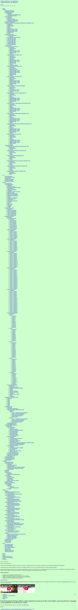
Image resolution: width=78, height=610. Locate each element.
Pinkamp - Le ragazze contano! (13, 480)
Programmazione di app (11, 423)
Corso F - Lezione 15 (13, 299)
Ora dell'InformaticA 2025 (12, 15)
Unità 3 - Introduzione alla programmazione (20, 412)
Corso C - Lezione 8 (13, 245)
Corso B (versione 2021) (11, 211)
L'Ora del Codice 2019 (11, 39)
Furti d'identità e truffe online (15, 440)
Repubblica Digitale (11, 466)
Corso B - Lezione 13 (13, 237)
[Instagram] (9, 6)
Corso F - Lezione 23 (13, 306)
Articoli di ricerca (8, 541)
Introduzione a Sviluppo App (12, 195)
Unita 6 (8, 404)
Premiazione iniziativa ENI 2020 (13, 512)
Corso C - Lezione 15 (13, 250)
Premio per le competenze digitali (13, 505)
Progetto (4, 9)
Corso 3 (11, 341)
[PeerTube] (7, 6)
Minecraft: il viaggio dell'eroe (12, 194)
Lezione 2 (13, 343)
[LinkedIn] (3, 6)
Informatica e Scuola (11, 18)
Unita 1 (8, 399)
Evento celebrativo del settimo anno (13, 508)
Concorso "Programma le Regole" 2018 (14, 66)
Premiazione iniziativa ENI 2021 (13, 509)
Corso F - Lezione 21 (13, 304)
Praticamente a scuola (11, 455)
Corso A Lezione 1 (13, 220)
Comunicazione (8, 542)
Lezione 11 (14, 323)
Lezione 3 (13, 317)
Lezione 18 (14, 327)
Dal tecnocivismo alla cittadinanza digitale (17, 443)
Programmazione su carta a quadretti (16, 387)
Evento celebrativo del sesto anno (13, 513)
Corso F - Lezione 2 (13, 291)
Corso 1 (11, 314)
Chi (3, 175)
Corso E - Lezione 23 (13, 285)
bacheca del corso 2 (66, 581)
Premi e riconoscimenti (9, 463)
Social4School (10, 478)
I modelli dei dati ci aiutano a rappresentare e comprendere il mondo (22, 442)
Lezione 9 (13, 364)
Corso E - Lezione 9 (13, 274)
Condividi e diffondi (8, 481)
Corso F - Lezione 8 (13, 295)
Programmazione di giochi (12, 422)
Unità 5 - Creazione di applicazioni (18, 413)
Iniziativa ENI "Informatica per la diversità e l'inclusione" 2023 (18, 160)
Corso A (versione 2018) (11, 218)
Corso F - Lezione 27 (13, 310)
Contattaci (4, 596)
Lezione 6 (13, 332)
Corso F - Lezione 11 (13, 297)
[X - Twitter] (11, 6)
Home (4, 8)
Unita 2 (8, 400)
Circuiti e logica (12, 449)
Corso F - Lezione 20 (13, 303)
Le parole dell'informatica (9, 458)
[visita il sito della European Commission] (33, 609)
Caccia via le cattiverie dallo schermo (16, 430)
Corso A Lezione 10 (13, 225)
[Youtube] (5, 6)
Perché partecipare (8, 16)
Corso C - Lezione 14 (13, 249)
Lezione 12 (14, 350)
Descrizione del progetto (9, 10)
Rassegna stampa (8, 540)
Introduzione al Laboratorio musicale (14, 187)
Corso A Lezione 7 (13, 224)
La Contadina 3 (14, 381)
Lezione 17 (14, 339)
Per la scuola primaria (11, 427)
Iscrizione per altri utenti (9, 181)
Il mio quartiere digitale (14, 431)
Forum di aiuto (7, 548)
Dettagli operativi (13, 48)
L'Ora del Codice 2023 (11, 43)
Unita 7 (8, 405)
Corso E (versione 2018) (11, 267)
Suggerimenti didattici (9, 546)
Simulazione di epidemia (11, 189)
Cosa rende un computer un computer (16, 447)
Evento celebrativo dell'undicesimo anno (14, 493)
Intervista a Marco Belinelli (12, 537)
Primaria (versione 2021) (9, 208)
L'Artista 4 (14, 380)
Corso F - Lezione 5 (13, 293)
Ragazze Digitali (10, 479)
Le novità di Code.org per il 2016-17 (14, 37)
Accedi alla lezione (3, 579)
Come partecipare (8, 183)
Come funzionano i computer (12, 445)
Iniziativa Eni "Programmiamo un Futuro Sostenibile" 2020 (18, 146)
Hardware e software (13, 451)
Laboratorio (9, 205)
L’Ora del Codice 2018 (11, 38)
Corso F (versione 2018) (11, 289)
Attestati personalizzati (9, 456)
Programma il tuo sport (11, 198)
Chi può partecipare (8, 176)
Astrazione (11, 393)
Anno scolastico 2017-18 (9, 517)
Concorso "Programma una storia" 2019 (14, 76)
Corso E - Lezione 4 (13, 270)
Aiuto (4, 543)
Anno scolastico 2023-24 (9, 494)
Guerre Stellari (10, 199)
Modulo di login (8, 549)
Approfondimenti (8, 459)
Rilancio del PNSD (10, 521)
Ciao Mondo (9, 190)
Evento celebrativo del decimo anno (13, 496)
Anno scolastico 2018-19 (9, 514)
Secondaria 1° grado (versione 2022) (11, 397)
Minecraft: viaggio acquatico (12, 193)
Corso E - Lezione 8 (13, 273)
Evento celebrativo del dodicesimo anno (12, 491)
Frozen (8, 202)
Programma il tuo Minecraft (12, 197)
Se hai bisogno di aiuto (9, 544)
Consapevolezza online (14, 441)
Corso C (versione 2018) (11, 238)
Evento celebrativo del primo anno (13, 530)
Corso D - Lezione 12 (13, 262)
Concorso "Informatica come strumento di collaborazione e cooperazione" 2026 (19, 22)
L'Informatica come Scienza (12, 20)
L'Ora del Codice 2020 (11, 40)
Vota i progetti (12, 57)
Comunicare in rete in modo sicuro (16, 438)
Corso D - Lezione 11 (13, 261)
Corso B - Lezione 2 (13, 231)
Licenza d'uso (5, 597)
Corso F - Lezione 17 (13, 301)
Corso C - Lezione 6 (13, 244)
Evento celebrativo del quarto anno (13, 518)
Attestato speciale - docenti (14, 89)
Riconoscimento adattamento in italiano (14, 501)
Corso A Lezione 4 (13, 222)
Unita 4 (8, 402)
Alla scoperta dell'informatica (12, 408)
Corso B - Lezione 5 (13, 232)
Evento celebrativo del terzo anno (13, 522)
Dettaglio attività (15, 416)
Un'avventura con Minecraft (12, 200)
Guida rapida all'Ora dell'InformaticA (14, 14)
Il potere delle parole (13, 433)
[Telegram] (13, 6)
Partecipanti (9, 28)
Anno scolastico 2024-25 (9, 492)
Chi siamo (4, 594)
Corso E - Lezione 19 (13, 281)
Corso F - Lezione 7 (13, 294)
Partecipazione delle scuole (10, 177)
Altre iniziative (7, 475)
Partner (4, 598)
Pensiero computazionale (14, 386)
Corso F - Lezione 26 (13, 309)
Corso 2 (11, 328)
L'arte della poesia (10, 188)
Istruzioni (11, 36)
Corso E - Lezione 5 (13, 271)
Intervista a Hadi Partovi (11, 538)
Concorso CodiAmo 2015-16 (12, 46)
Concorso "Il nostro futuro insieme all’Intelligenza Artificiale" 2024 (19, 123)
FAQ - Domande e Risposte (10, 547)
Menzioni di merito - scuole (12, 31)
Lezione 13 (14, 324)
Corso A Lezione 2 (13, 221)
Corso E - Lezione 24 (13, 286)
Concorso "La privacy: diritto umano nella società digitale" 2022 (18, 103)
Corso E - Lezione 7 (13, 272)
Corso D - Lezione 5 (13, 255)
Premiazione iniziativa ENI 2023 (13, 499)
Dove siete (7, 471)
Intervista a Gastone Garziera (12, 535)
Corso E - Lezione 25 (13, 287)
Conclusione (14, 383)
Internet (11, 395)
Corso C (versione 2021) (11, 212)
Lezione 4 (13, 318)
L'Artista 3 (14, 378)
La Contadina (14, 377)
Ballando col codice (10, 192)
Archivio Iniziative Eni (9, 145)
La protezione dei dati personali (13, 452)
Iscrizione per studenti (9, 180)
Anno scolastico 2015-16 (9, 525)
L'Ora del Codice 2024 (11, 44)
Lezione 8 (13, 321)
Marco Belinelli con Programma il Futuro (14, 524)
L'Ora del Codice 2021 (11, 41)
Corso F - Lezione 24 (13, 307)
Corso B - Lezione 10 (13, 235)
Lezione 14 (14, 325)
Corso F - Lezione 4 (13, 292)
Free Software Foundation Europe (13, 474)
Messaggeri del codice (9, 539)
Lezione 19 (14, 340)
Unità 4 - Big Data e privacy (17, 415)
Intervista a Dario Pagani (11, 536)
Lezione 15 (14, 354)
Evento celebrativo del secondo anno (14, 526)
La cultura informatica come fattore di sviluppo (15, 519)
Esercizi (11, 417)
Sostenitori (9, 488)
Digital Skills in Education (12, 465)
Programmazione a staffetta (14, 394)
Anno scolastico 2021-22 (9, 502)
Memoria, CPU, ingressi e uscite (15, 450)
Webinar (6, 490)
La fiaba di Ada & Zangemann (12, 453)
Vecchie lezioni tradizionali (12, 384)
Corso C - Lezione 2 (13, 240)
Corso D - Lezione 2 (13, 253)
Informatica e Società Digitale (12, 19)
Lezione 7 (13, 320)
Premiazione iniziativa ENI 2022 (13, 503)
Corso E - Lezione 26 (13, 288)
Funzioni (11, 390)
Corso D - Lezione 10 (13, 260)
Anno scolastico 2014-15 (9, 529)
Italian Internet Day (10, 527)
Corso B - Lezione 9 (13, 234)
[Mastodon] (15, 6)
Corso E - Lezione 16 (13, 278)
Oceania (8, 196)
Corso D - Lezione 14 (13, 263)
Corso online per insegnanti (10, 457)
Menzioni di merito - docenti (12, 30)
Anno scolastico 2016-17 (9, 520)
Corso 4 (11, 358)
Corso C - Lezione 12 (13, 248)
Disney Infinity (10, 203)
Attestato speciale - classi (14, 90)
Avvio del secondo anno (11, 528)
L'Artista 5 (14, 382)
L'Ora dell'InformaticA (9, 184)
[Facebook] (1, 6)
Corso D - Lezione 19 (13, 266)
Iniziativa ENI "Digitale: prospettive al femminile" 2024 (17, 165)
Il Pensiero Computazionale (10, 21)
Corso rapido (12, 372)
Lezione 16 (14, 326)
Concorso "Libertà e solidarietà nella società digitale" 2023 (17, 113)
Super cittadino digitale (14, 434)
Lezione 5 (13, 319)
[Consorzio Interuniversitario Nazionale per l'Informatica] (20, 609)
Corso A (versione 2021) (11, 210)
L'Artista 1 (14, 375)
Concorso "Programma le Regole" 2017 (14, 54)
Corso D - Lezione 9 (13, 259)
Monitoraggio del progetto (9, 11)
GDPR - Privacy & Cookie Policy (9, 595)
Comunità (4, 460)
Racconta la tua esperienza (10, 482)
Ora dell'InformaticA (9, 12)
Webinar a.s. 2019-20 (11, 511)
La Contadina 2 (14, 379)
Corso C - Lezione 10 (13, 247)
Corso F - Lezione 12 (13, 298)
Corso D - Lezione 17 (13, 265)
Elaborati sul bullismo (13, 65)
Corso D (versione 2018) (11, 251)
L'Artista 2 (14, 376)
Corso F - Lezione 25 (13, 308)
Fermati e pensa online (14, 432)
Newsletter (7, 470)
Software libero (8, 472)
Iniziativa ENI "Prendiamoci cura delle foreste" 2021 (16, 150)
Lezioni (11, 411)
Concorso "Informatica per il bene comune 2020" (16, 85)
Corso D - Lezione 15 (13, 264)
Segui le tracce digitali (14, 429)
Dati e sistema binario (13, 448)
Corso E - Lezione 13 (13, 276)
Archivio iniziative (8, 483)
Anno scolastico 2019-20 (9, 510)
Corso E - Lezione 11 (13, 275)
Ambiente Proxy (10, 26)
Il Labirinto (9, 201)
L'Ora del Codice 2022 (11, 42)
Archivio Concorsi (8, 45)
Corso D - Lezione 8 (13, 258)
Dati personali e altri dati (14, 435)
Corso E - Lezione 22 (13, 284)
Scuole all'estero (8, 178)
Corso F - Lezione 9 (13, 296)
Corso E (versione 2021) (11, 214)
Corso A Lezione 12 (13, 227)
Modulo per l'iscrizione (9, 551)
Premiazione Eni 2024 (11, 495)
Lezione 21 (14, 357)
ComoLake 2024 (10, 469)
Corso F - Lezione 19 (13, 302)
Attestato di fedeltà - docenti (12, 29)
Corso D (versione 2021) (11, 213)
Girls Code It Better (10, 477)
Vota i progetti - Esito (13, 69)
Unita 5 (8, 403)
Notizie (4, 489)
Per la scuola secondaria (11, 436)
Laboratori (9, 485)
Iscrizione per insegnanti (9, 179)
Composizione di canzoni (14, 392)
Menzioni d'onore (10, 32)
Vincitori (8, 33)
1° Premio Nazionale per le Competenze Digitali (16, 467)
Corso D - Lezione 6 (13, 256)
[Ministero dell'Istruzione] (5, 609)
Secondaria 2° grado (8, 406)
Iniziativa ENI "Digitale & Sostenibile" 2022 (15, 155)
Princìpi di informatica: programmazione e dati (15, 409)
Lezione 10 (14, 322)
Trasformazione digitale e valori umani (16, 444)
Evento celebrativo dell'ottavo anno (13, 504)
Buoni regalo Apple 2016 (11, 35)
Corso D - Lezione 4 (13, 254)
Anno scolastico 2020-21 (9, 506)
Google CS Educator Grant (12, 515)
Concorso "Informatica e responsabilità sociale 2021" (16, 92)
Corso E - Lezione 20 (13, 282)
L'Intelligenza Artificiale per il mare (13, 191)
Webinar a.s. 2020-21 (11, 507)
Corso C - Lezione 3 (13, 241)
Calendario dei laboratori (14, 487)
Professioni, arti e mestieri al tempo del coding (15, 523)
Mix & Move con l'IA (11, 186)
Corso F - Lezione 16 (13, 300)
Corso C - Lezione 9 (13, 246)
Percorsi (4, 182)
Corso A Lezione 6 (13, 223)
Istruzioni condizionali (14, 391)
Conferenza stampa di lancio (12, 531)
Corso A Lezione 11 (13, 226)
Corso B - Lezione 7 (13, 233)
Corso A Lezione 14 (13, 228)
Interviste (6, 532)
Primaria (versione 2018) (9, 216)
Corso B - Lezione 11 (13, 236)
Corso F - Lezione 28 (13, 311)
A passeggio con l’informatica (12, 454)
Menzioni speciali (13, 63)
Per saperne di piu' (25, 604)
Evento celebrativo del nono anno (13, 500)
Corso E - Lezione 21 (13, 283)
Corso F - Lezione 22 (13, 305)
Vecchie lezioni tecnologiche (12, 312)
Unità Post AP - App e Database (17, 414)
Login (2, 4)
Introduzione (9, 13)
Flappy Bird (9, 204)
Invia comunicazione (9, 545)
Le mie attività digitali (13, 439)
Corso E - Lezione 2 (13, 269)
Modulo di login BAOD (9, 550)
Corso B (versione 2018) (11, 229)
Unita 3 (8, 401)
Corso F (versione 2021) (11, 215)
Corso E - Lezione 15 (13, 277)
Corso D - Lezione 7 (13, 257)
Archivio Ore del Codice (9, 34)
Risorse (8, 27)
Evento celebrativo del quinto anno (13, 516)
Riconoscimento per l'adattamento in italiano (15, 468)
